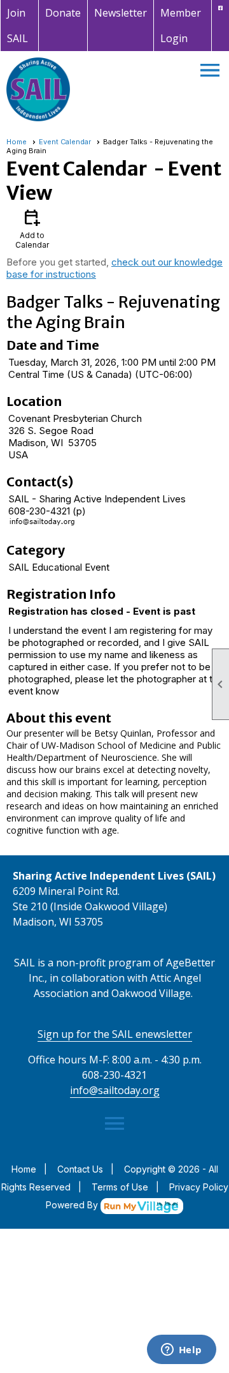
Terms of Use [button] (120, 1187)
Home (16, 141)
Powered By (73, 1204)
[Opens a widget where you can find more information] (181, 1351)
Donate (63, 13)
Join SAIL (17, 25)
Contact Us (80, 1169)
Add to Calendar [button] (32, 228)
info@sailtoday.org (115, 1090)
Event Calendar (65, 141)
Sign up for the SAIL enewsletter (115, 1034)
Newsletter (120, 13)
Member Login (180, 25)
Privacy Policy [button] (198, 1187)
